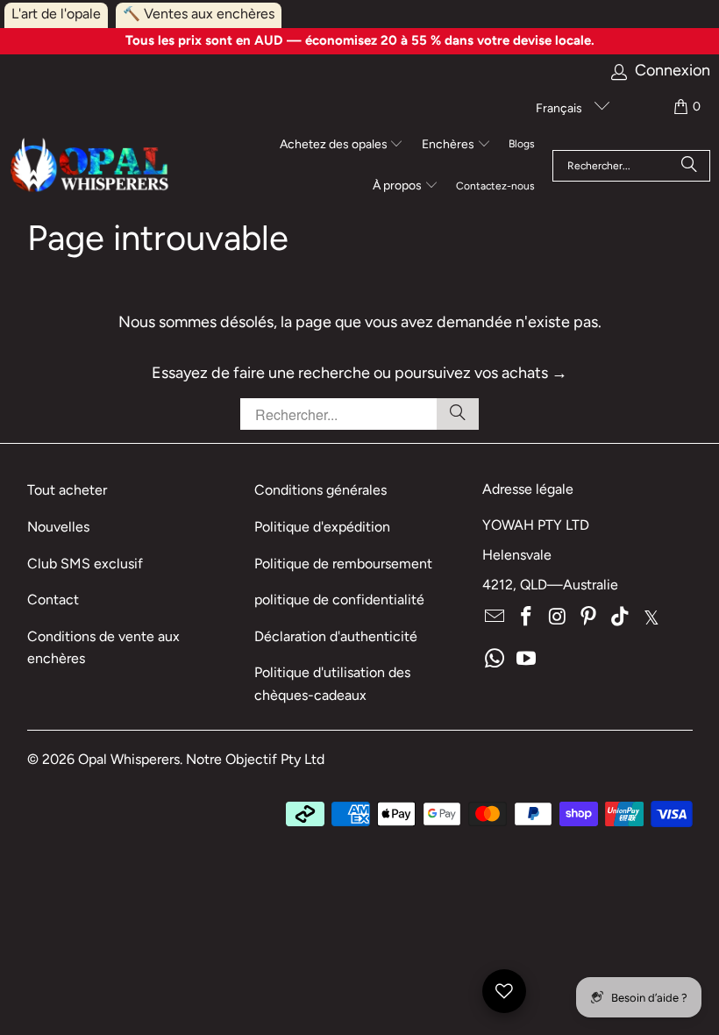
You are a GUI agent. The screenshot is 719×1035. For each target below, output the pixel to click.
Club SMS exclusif (85, 563)
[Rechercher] (689, 166)
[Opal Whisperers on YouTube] (527, 659)
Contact (53, 599)
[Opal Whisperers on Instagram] (558, 617)
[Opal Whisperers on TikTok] (621, 617)
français (560, 108)
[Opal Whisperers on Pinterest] (589, 617)
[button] (342, 146)
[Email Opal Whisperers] (495, 617)
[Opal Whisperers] (91, 166)
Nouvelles (58, 526)
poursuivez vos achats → (481, 372)
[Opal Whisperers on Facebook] (527, 617)
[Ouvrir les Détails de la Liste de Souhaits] (504, 991)
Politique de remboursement (343, 563)
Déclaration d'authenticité (335, 636)
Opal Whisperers (129, 759)
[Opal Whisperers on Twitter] (651, 617)
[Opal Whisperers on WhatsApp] (495, 659)
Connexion (672, 70)
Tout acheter (67, 490)
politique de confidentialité (339, 599)
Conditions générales (320, 490)
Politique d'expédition (322, 526)
